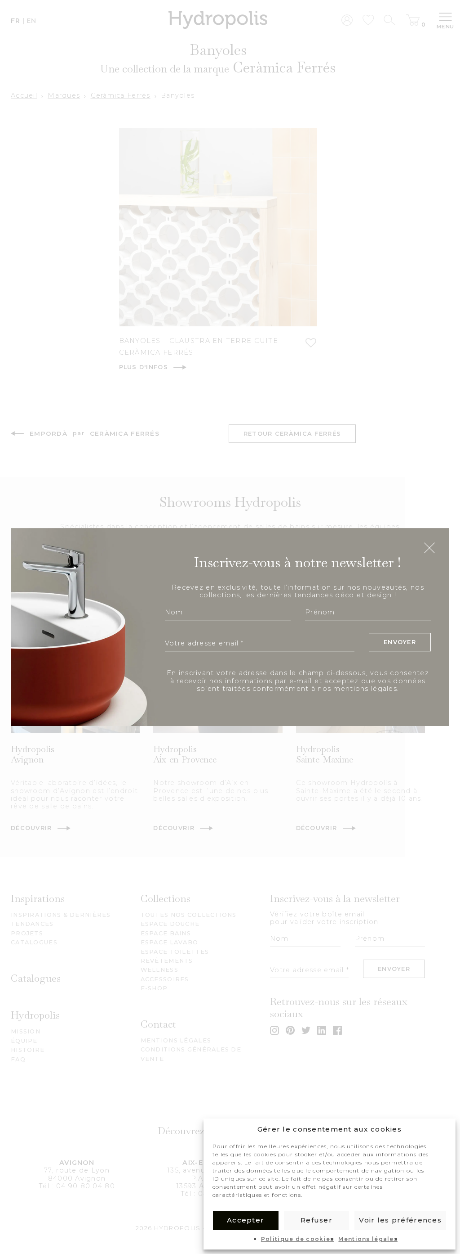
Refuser (316, 1220)
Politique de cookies (297, 1239)
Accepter (245, 1220)
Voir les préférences (400, 1220)
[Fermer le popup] (429, 548)
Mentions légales (367, 1239)
